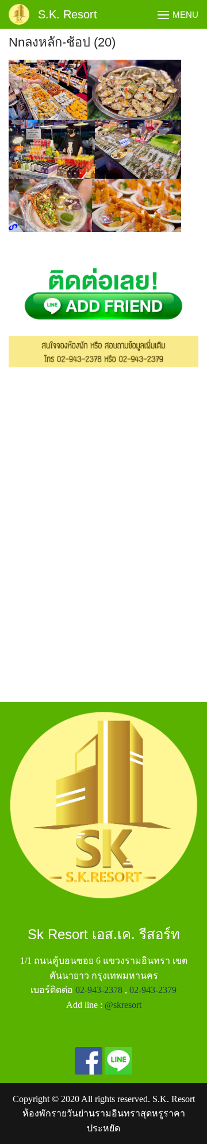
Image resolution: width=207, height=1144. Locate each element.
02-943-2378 (98, 990)
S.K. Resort (67, 14)
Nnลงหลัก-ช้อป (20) (62, 42)
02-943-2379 (153, 990)
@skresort (123, 1005)
